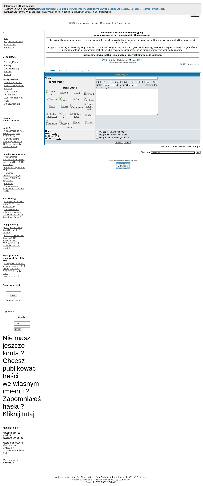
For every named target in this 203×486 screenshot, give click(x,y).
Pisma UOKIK (11, 91)
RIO (6, 38)
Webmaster (124, 480)
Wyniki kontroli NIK (13, 98)
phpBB (117, 160)
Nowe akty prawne (13, 82)
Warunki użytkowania (82, 480)
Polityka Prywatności (104, 480)
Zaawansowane (14, 300)
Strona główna (11, 62)
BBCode (49, 136)
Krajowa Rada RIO (13, 41)
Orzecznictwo (10, 95)
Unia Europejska (12, 104)
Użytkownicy (123, 60)
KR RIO (8, 88)
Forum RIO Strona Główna (54, 71)
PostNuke (81, 477)
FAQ (105, 60)
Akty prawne (10, 44)
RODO (7, 74)
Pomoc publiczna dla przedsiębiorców (80, 71)
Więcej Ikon (70, 127)
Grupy (133, 60)
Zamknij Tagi (151, 85)
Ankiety (7, 65)
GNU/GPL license (138, 477)
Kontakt (7, 71)
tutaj (28, 414)
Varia (6, 101)
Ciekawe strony (11, 68)
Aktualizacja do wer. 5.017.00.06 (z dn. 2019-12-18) (13, 133)
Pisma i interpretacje (14, 85)
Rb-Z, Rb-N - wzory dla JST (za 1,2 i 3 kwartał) (13, 230)
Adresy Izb (9, 47)
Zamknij (195, 16)
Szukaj (113, 60)
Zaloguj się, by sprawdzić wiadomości (123, 62)
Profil (140, 60)
